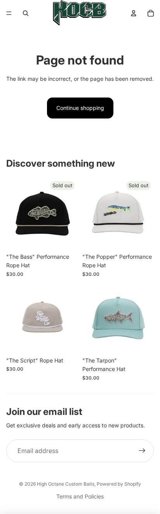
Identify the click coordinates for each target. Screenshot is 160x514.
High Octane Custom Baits (65, 484)
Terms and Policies (80, 496)
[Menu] (9, 13)
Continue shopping (80, 108)
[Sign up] (142, 451)
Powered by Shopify (119, 484)
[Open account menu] (133, 13)
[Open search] (25, 13)
